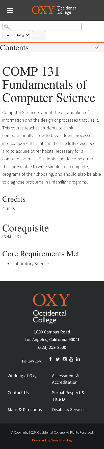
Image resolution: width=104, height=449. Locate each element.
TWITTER (58, 359)
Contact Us (18, 392)
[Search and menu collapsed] (10, 10)
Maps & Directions (25, 409)
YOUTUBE (71, 359)
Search (39, 35)
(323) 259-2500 (52, 347)
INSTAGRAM (65, 359)
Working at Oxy (22, 375)
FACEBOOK (51, 359)
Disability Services (69, 409)
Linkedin (78, 359)
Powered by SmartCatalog (52, 440)
